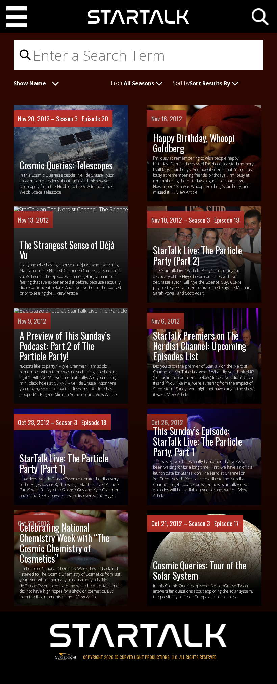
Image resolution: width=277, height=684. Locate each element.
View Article (187, 192)
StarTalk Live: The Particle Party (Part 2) (197, 255)
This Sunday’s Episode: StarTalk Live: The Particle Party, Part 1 (197, 441)
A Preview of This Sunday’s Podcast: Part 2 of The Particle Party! (65, 346)
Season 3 (67, 118)
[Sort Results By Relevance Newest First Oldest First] (219, 83)
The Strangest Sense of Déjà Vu (67, 250)
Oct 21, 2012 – (169, 523)
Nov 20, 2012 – (37, 118)
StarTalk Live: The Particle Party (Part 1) (64, 463)
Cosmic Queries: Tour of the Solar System (199, 570)
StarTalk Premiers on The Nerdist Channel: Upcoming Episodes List (199, 346)
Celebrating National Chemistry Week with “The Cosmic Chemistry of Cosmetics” (64, 542)
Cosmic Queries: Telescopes (66, 165)
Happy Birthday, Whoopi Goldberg (194, 143)
